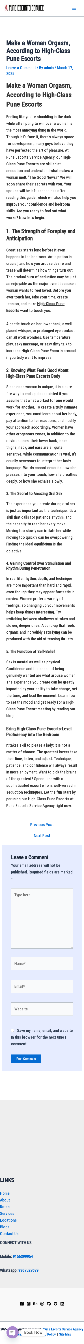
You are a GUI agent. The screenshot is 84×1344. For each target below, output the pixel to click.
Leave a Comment (21, 67)
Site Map (65, 1334)
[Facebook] (22, 1304)
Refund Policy (46, 1334)
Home (5, 1193)
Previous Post (42, 825)
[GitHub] (49, 1304)
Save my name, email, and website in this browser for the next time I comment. (42, 1037)
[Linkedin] (62, 1304)
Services (7, 1213)
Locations (8, 1220)
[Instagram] (29, 1304)
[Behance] (35, 1304)
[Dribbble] (42, 1304)
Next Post (42, 836)
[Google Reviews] (56, 1304)
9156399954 (23, 1256)
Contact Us (9, 1233)
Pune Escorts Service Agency (63, 1329)
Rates (5, 1206)
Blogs (4, 1227)
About (5, 1200)
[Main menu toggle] (74, 8)
